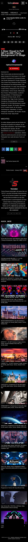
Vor (26, 166)
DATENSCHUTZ (17, 537)
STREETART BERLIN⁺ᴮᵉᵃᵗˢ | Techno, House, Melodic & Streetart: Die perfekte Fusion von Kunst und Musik (14, 280)
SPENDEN (12, 537)
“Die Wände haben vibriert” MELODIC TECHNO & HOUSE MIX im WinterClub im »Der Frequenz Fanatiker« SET (13, 447)
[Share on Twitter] (7, 149)
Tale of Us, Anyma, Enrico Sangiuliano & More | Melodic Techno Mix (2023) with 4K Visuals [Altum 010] (13, 468)
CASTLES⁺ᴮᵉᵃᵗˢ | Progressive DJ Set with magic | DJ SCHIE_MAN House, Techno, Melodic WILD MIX (13, 386)
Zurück (2, 157)
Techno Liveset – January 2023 (14, 170)
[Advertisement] (14, 527)
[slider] (12, 29)
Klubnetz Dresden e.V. (8, 132)
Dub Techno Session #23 (12, 161)
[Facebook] (8, 213)
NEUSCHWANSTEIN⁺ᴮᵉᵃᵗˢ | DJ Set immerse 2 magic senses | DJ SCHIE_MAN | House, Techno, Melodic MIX (13, 322)
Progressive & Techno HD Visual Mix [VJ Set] (12, 488)
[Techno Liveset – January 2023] (25, 170)
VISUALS (14, 13)
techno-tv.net (18, 538)
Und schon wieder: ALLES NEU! (14, 9)
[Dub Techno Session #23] (3, 161)
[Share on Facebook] (3, 149)
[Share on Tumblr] (15, 149)
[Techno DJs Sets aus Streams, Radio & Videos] (13, 3)
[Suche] (26, 3)
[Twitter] (11, 213)
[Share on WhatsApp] (11, 149)
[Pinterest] (17, 213)
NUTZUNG (22, 537)
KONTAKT (9, 538)
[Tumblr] (14, 213)
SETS (25, 537)
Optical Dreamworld (14, 65)
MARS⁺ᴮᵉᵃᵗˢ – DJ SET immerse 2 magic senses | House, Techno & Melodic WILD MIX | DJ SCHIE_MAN (13, 343)
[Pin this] (19, 149)
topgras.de (13, 538)
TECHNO (4, 13)
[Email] (20, 213)
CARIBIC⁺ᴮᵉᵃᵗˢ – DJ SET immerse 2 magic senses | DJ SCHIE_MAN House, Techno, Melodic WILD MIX (14, 365)
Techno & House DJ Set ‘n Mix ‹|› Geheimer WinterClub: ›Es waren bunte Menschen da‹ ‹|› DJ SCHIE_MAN (13, 301)
